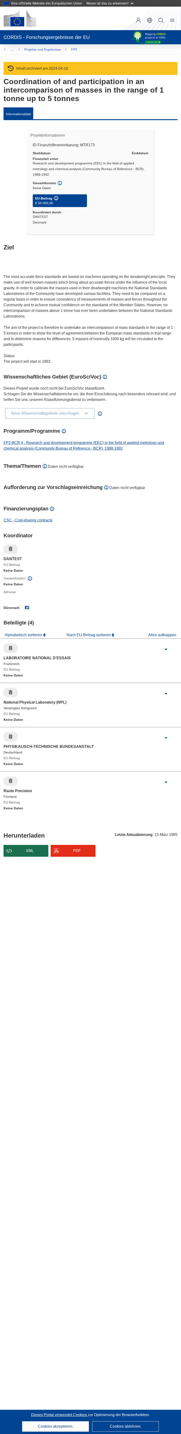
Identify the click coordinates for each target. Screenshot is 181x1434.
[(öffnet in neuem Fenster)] (20, 18)
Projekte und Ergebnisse (42, 49)
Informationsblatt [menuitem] (18, 114)
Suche (161, 20)
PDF (77, 851)
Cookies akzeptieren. (55, 1426)
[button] (149, 20)
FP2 (74, 49)
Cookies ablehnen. (125, 1426)
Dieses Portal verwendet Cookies (59, 1415)
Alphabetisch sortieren (24, 635)
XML (30, 851)
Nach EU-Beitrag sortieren (89, 635)
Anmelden (138, 20)
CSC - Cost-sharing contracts (28, 520)
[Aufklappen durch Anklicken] (166, 649)
